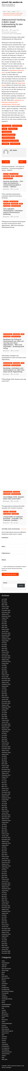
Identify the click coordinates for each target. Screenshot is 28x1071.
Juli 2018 (4, 756)
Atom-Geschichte (14, 173)
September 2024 (6, 616)
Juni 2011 (4, 917)
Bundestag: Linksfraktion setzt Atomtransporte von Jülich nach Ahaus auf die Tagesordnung (13, 370)
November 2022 (6, 657)
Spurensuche (5, 1033)
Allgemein (4, 964)
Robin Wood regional (7, 1031)
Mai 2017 (4, 782)
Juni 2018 (4, 758)
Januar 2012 (5, 904)
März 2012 (4, 900)
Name (3, 546)
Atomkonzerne (17, 125)
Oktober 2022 (5, 659)
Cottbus (4, 981)
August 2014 (5, 845)
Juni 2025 (4, 599)
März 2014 (4, 854)
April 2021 (4, 693)
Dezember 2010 (6, 928)
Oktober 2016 (5, 796)
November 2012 (6, 885)
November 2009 (6, 953)
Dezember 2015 (6, 815)
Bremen (4, 980)
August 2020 (5, 709)
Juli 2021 (4, 688)
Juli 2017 (4, 779)
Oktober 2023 (5, 637)
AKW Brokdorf (5, 963)
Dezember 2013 (6, 860)
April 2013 (4, 875)
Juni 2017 (4, 781)
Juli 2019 (4, 733)
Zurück (6, 161)
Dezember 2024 (6, 610)
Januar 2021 (5, 699)
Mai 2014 (4, 850)
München (4, 1012)
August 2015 (5, 822)
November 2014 (6, 839)
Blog (3, 974)
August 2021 (5, 686)
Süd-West (4, 1036)
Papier (3, 1021)
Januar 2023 (5, 654)
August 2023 (5, 640)
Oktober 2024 (5, 614)
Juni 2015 (4, 826)
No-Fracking (5, 1016)
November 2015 (6, 816)
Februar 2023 (5, 652)
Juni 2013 (4, 871)
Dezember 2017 (6, 769)
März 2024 (4, 627)
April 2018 (4, 762)
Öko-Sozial (5, 1019)
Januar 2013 (5, 881)
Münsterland (5, 1014)
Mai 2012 (4, 896)
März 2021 (4, 695)
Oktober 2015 (5, 818)
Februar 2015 (5, 833)
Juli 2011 (4, 915)
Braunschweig (5, 978)
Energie (4, 985)
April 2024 (4, 625)
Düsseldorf (4, 983)
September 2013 (6, 866)
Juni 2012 (4, 894)
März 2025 (4, 604)
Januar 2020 (5, 722)
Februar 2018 (5, 765)
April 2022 (4, 671)
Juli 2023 (4, 642)
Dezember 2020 (6, 701)
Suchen (5, 582)
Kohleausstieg (5, 1006)
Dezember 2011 (6, 905)
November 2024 (6, 612)
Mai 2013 (4, 873)
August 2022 (5, 663)
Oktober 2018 (5, 750)
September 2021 (6, 684)
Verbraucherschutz (8, 178)
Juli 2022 (4, 665)
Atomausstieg (7, 125)
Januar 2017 (5, 790)
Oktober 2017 (5, 773)
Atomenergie (6, 32)
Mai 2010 (4, 941)
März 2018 (4, 763)
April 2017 (4, 784)
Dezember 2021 (6, 678)
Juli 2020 (4, 710)
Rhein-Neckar (5, 1029)
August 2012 (5, 890)
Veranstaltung (5, 1050)
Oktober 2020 (5, 705)
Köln (3, 1008)
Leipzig (4, 1010)
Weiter (21, 161)
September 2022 (6, 661)
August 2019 (5, 731)
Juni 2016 (4, 803)
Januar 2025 (5, 608)
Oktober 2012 (5, 887)
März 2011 (4, 922)
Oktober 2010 (5, 932)
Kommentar (5, 537)
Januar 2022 (5, 676)
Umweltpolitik (19, 176)
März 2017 (4, 786)
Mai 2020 (4, 714)
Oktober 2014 (5, 841)
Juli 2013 (4, 869)
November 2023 (6, 635)
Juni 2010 (4, 939)
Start (3, 1034)
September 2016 (6, 798)
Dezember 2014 (6, 837)
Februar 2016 (5, 811)
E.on (5, 128)
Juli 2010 (4, 938)
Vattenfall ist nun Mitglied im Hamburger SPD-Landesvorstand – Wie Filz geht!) (13, 102)
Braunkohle (5, 976)
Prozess (4, 1025)
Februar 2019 (5, 743)
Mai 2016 (4, 805)
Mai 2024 (4, 623)
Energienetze (13, 128)
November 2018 (6, 748)
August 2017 (5, 777)
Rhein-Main (5, 1027)
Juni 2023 (4, 644)
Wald (3, 1057)
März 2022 (4, 673)
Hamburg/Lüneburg (7, 998)
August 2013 (5, 868)
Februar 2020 (5, 720)
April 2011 (4, 921)
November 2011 (6, 907)
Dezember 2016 (6, 792)
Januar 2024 (5, 631)
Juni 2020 (4, 712)
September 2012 (6, 888)
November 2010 (6, 930)
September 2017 (6, 775)
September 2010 (6, 934)
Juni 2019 (4, 735)
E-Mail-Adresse (6, 553)
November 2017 (6, 771)
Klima (3, 1002)
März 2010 (4, 945)
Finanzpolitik (5, 993)
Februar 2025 (5, 606)
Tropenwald (5, 1044)
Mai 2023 (4, 646)
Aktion (3, 961)
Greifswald (4, 997)
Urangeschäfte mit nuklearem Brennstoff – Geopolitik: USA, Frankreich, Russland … (13, 518)
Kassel (3, 1000)
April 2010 (4, 943)
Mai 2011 (4, 919)
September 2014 (6, 843)
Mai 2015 (4, 828)
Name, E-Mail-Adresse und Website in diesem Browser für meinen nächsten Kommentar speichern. (14, 568)
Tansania (4, 1038)
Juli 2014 (4, 847)
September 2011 (6, 911)
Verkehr (4, 1055)
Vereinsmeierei (6, 1053)
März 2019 (4, 741)
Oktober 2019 (5, 727)
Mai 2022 (4, 669)
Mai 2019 (4, 737)
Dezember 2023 (6, 633)
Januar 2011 (5, 926)
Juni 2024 (4, 622)
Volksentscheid (15, 143)
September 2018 (6, 752)
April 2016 (4, 807)
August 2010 (5, 936)
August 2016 (5, 799)
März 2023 (4, 650)
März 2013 (4, 877)
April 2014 (4, 852)
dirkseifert (7, 189)
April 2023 (4, 648)
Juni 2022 (4, 667)
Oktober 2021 (5, 682)
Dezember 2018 (6, 746)
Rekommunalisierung (9, 137)
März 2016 (4, 809)
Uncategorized (5, 1048)
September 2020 (6, 707)
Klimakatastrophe (17, 33)
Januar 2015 (5, 835)
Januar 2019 (5, 745)
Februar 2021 (5, 697)
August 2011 (5, 913)
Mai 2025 (4, 601)
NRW (13, 176)
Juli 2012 (4, 892)
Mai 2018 (4, 760)
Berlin (3, 972)
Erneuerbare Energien (7, 33)
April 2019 (4, 739)
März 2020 (4, 718)
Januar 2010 (5, 949)
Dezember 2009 (6, 951)
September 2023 (6, 639)
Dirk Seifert (5, 30)
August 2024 (5, 618)
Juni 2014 (4, 849)
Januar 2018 (5, 767)
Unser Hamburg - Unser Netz (11, 140)
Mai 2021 (4, 692)
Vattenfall (6, 143)
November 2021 (6, 680)
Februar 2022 (5, 674)
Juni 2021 (4, 690)
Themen (4, 1042)
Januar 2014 (5, 858)
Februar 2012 (5, 902)
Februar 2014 (5, 856)
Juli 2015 (4, 824)
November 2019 (6, 726)
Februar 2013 (5, 879)
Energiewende (13, 32)
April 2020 (4, 716)
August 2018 (5, 754)
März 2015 (4, 832)
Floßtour (4, 995)
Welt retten (4, 1059)
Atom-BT (6, 173)
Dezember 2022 (6, 656)
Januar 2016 (5, 813)
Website (4, 559)
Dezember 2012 (6, 883)
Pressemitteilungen (7, 1023)
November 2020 (6, 703)
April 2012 (4, 898)
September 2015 (6, 820)
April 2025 (4, 603)
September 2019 (6, 729)
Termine (4, 1040)
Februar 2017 (5, 788)
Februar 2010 (5, 947)
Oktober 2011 (5, 909)
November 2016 (6, 794)
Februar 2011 (5, 924)
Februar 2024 (5, 629)
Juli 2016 (4, 801)
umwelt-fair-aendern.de (12, 2)
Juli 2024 (4, 620)
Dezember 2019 (6, 724)
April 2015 (4, 830)
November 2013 (6, 862)
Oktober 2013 (5, 864)
